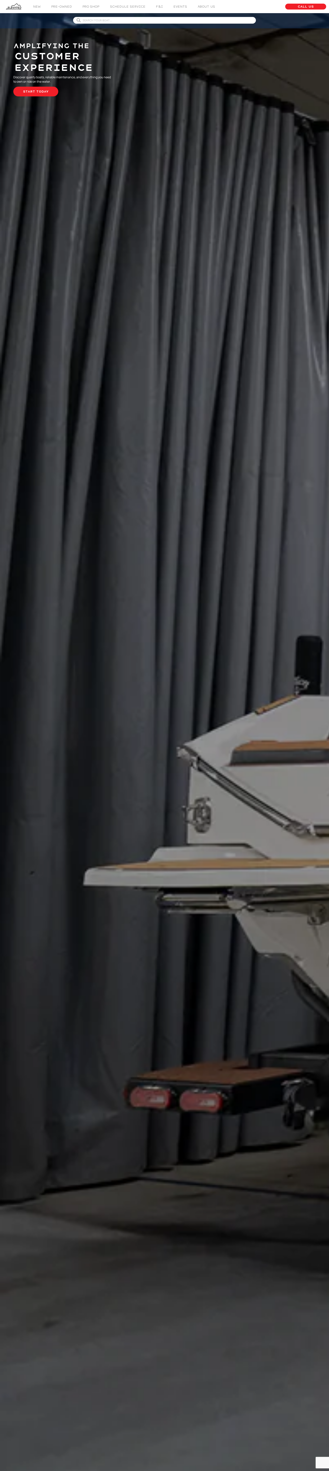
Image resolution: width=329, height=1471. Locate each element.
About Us (206, 6)
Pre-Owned (61, 6)
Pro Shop (90, 6)
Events (180, 6)
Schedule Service (127, 6)
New (37, 6)
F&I (159, 6)
